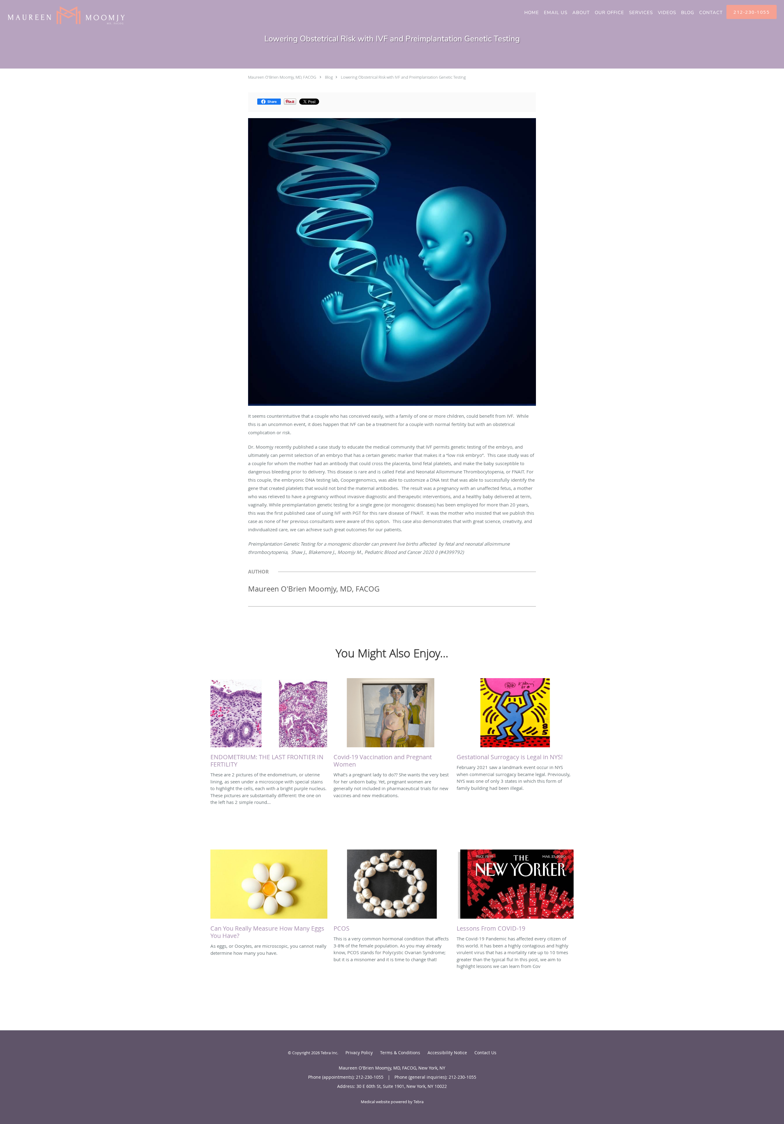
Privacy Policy (359, 1052)
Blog (329, 77)
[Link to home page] (63, 15)
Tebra (418, 1101)
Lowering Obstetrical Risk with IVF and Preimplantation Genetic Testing (403, 77)
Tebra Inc (329, 1052)
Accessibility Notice (447, 1052)
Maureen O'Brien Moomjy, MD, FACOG (282, 77)
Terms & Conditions (400, 1052)
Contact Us (485, 1052)
